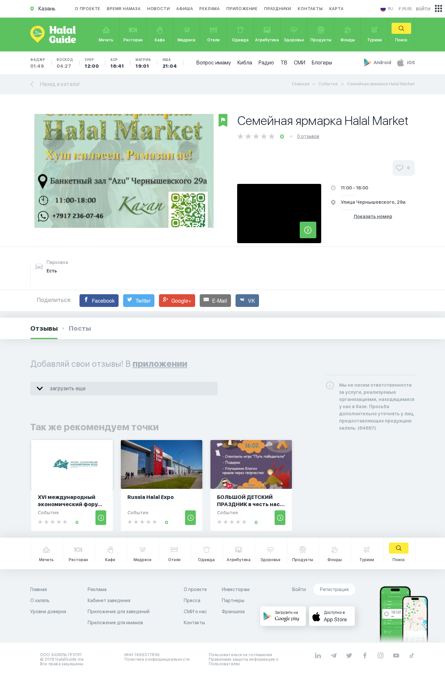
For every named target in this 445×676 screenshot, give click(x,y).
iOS (411, 62)
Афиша (184, 9)
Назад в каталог (60, 84)
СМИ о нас (195, 611)
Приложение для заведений (119, 611)
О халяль (40, 600)
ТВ (283, 63)
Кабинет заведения (109, 600)
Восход (65, 63)
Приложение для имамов (115, 622)
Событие (328, 83)
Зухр (92, 63)
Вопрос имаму (213, 63)
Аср (117, 63)
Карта (336, 9)
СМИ (299, 63)
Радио (266, 63)
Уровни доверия (48, 611)
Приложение (242, 9)
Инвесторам (236, 589)
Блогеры (322, 63)
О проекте (87, 9)
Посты (80, 328)
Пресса (192, 600)
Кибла (244, 63)
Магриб (143, 63)
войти (423, 9)
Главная (300, 83)
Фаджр (37, 63)
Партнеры (233, 600)
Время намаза (124, 9)
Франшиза (233, 611)
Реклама (209, 9)
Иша (170, 63)
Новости (158, 9)
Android (383, 62)
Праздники (277, 9)
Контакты (310, 9)
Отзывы (44, 328)
